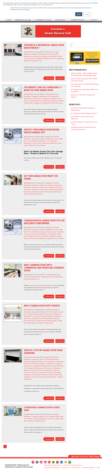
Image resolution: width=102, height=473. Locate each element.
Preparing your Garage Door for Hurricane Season (48, 103)
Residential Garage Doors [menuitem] (52, 465)
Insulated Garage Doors (35, 101)
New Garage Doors (46, 370)
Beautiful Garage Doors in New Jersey (44, 418)
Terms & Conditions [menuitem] (88, 467)
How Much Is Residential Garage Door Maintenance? (44, 46)
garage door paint (39, 421)
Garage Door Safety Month (45, 323)
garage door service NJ (39, 359)
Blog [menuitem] (98, 467)
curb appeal (51, 416)
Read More (60, 78)
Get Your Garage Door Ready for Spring (41, 177)
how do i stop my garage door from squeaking (43, 351)
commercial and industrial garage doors (41, 285)
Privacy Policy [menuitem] (76, 467)
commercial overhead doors (32, 277)
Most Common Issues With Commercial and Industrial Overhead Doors (44, 267)
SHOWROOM (60, 20)
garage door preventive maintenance (52, 277)
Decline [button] (87, 14)
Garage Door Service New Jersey (41, 192)
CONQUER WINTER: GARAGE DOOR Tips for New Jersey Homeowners (44, 222)
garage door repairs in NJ (40, 185)
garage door (39, 427)
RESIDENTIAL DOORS (23, 20)
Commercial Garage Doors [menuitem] (72, 465)
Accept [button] (79, 14)
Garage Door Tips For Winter (36, 145)
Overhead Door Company (37, 364)
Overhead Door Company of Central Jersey (43, 232)
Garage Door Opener (46, 316)
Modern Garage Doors (50, 377)
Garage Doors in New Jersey (39, 189)
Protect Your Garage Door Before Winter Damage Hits (41, 131)
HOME (9, 20)
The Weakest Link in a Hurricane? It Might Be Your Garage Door (43, 89)
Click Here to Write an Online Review (85, 456)
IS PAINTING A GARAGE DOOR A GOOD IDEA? (42, 409)
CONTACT (94, 20)
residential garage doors (50, 101)
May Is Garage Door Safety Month (42, 305)
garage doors (44, 332)
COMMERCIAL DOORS (43, 20)
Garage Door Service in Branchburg (38, 236)
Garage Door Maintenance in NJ (41, 54)
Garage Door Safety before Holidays (46, 320)
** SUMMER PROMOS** (77, 20)
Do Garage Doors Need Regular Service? (84, 113)
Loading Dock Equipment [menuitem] (52, 467)
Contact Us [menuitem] (66, 467)
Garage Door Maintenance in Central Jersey (40, 314)
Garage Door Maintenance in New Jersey (36, 187)
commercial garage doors (52, 274)
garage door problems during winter (42, 138)
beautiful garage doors (55, 185)
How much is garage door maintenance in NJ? (42, 58)
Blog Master (29, 52)
